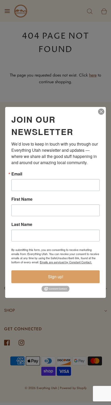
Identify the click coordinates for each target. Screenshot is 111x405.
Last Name (21, 224)
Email (16, 174)
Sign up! (55, 277)
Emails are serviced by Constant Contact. (66, 262)
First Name (22, 199)
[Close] (101, 111)
